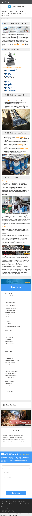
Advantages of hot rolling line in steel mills (12, 437)
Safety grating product (10, 295)
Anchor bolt (8, 323)
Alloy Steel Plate (9, 358)
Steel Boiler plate (9, 354)
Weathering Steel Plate (10, 367)
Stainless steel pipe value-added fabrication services (14, 444)
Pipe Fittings (9, 391)
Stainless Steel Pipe (10, 343)
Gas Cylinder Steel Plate (11, 373)
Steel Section (9, 381)
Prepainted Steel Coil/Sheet (11, 371)
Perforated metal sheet (10, 302)
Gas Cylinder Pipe (9, 337)
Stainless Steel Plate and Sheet (12, 360)
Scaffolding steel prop (10, 312)
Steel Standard (10, 405)
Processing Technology (7, 503)
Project (16, 503)
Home (2, 501)
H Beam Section (9, 385)
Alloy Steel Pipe (9, 339)
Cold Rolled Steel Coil (10, 377)
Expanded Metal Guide (12, 326)
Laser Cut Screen (9, 300)
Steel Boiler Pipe (9, 341)
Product (14, 501)
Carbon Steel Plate (10, 364)
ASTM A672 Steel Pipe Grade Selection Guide (13, 435)
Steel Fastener (10, 305)
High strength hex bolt (10, 316)
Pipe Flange (8, 396)
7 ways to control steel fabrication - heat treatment (14, 441)
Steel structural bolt (10, 319)
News (7, 18)
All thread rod (9, 314)
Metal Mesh (9, 293)
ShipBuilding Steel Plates (11, 375)
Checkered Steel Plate (10, 362)
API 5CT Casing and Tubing (11, 335)
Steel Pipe (8, 330)
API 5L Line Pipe (9, 332)
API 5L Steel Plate (9, 356)
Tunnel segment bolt (10, 310)
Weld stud (8, 321)
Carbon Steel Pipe (10, 345)
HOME (3, 18)
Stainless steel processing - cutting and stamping (14, 439)
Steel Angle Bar (9, 383)
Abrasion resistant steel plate (12, 369)
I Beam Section (9, 388)
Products (16, 287)
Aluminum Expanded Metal (11, 298)
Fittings (7, 393)
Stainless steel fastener (11, 308)
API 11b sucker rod (10, 348)
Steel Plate (8, 351)
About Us (8, 501)
